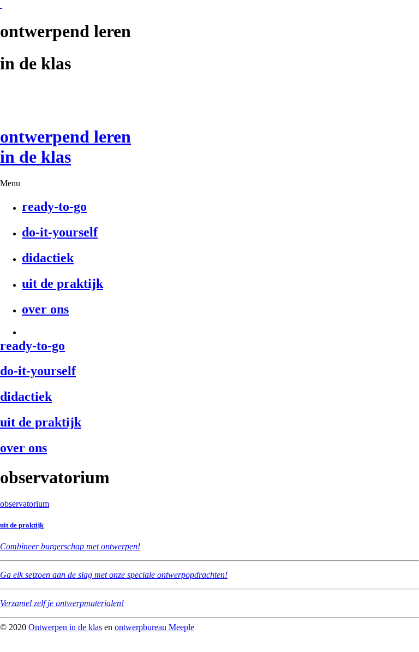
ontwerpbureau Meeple (154, 627)
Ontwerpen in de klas (65, 627)
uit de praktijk (22, 525)
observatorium (24, 503)
